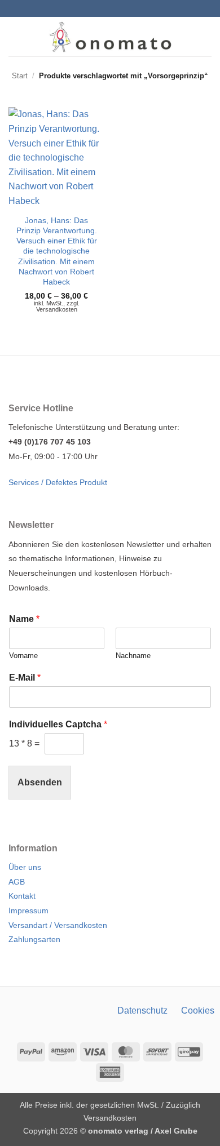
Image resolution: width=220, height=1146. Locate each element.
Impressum (28, 910)
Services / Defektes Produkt (57, 482)
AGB (16, 881)
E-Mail (25, 677)
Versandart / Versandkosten (57, 925)
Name (24, 619)
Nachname (133, 655)
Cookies (197, 1010)
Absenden (39, 782)
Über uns (24, 867)
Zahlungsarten (34, 939)
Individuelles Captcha (58, 724)
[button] (15, 36)
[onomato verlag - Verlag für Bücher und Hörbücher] (110, 36)
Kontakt (22, 895)
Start (20, 76)
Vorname (23, 655)
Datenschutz (142, 1010)
